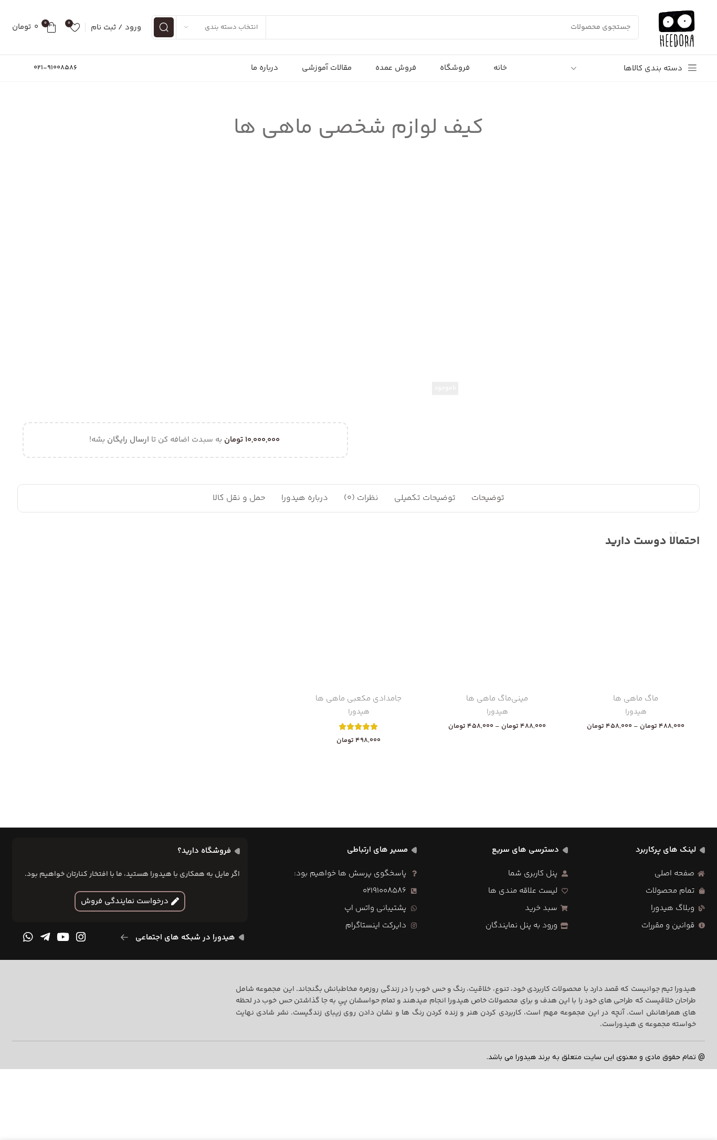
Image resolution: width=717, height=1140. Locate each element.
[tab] (487, 498)
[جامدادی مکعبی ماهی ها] (358, 624)
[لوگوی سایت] (677, 27)
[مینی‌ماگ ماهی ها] (497, 624)
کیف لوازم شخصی (53, 205)
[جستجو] (164, 27)
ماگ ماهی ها (635, 699)
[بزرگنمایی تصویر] (673, 329)
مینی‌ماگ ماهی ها (497, 699)
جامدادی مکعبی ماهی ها (358, 699)
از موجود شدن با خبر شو (131, 329)
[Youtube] (63, 937)
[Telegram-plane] (46, 937)
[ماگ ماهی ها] (636, 624)
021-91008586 (55, 67)
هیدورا (636, 712)
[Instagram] (81, 937)
